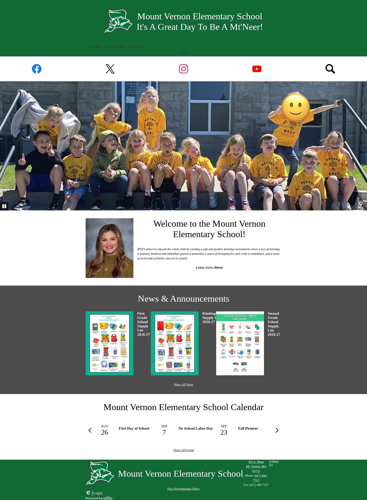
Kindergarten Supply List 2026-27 (213, 317)
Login (94, 493)
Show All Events (183, 450)
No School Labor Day (196, 428)
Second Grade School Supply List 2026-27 (274, 323)
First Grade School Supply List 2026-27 (143, 323)
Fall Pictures (248, 428)
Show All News (183, 384)
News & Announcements (183, 298)
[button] (94, 46)
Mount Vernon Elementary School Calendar (183, 407)
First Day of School (134, 428)
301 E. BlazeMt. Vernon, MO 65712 (256, 466)
